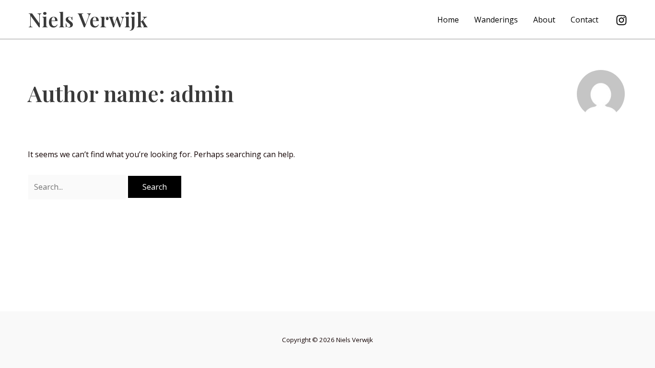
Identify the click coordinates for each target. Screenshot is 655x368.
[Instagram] (621, 20)
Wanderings (496, 19)
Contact (584, 19)
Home (448, 19)
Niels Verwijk (88, 19)
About (544, 19)
